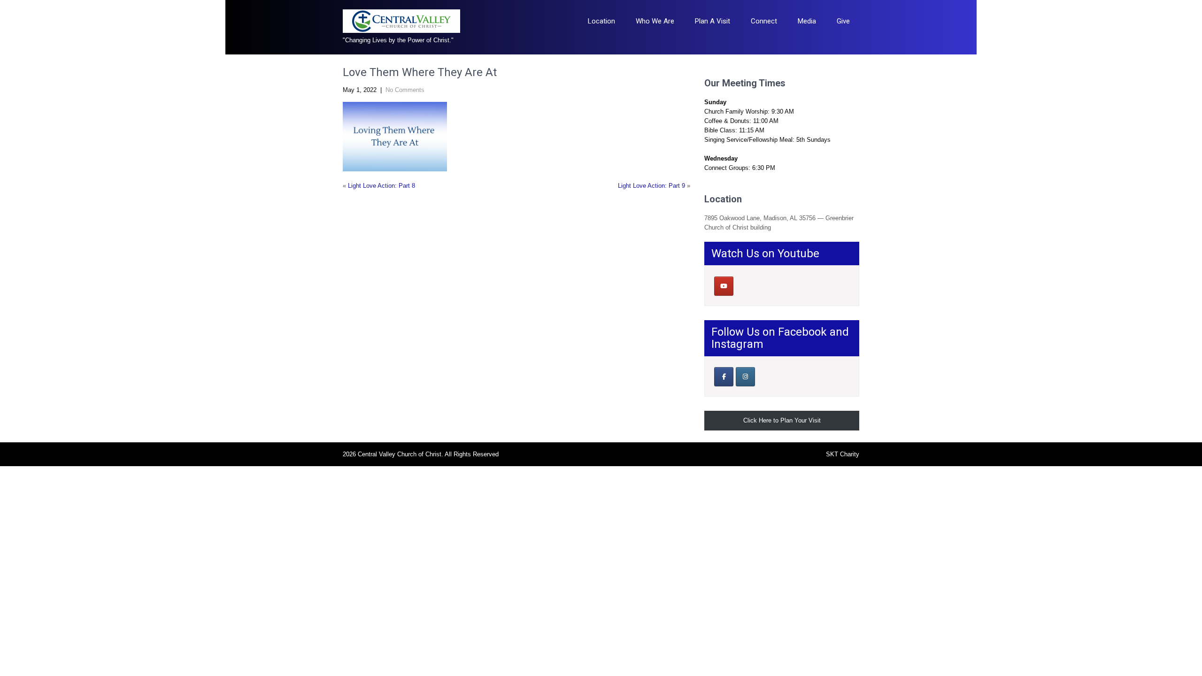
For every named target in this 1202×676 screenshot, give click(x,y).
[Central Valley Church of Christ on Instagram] (745, 376)
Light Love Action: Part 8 (381, 185)
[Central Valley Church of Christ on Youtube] (723, 286)
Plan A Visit (712, 21)
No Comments (404, 89)
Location (601, 21)
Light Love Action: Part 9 (651, 185)
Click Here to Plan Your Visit (782, 420)
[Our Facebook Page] (723, 376)
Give (843, 21)
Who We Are (655, 21)
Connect (764, 21)
